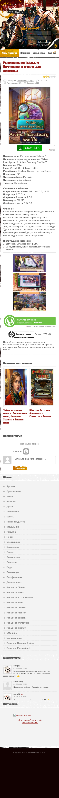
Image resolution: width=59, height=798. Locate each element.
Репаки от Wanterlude (18, 623)
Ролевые (11, 501)
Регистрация (42, 45)
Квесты (10, 516)
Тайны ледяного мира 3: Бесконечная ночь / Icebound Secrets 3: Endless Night (15, 416)
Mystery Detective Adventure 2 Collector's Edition (40, 413)
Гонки (10, 537)
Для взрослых (14, 582)
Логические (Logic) (25, 81)
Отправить (20, 468)
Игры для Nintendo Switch (20, 643)
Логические (13, 511)
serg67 (16, 665)
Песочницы (13, 572)
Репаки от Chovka (16, 587)
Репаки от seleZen (16, 618)
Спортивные (13, 542)
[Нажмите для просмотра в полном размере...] (29, 271)
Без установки (14, 638)
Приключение (14, 491)
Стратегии (12, 562)
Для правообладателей (29, 720)
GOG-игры (12, 633)
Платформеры (14, 577)
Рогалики (11, 532)
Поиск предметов (16, 522)
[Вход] (26, 451)
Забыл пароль (44, 42)
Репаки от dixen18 (16, 628)
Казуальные (13, 527)
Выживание (13, 547)
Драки (10, 506)
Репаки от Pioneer (16, 613)
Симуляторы (13, 557)
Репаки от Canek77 (16, 607)
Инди (9, 567)
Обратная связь (30, 722)
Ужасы (10, 552)
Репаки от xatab (15, 602)
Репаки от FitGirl (15, 592)
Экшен (10, 496)
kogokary (18, 681)
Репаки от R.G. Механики (20, 597)
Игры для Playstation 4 (18, 648)
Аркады (11, 486)
